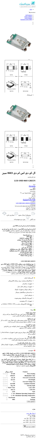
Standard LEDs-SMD (26, 19)
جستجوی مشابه (31, 401)
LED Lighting (28, 16)
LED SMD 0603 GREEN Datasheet (25, 203)
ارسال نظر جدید (30, 413)
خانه (31, 9)
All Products (28, 15)
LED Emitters (28, 18)
